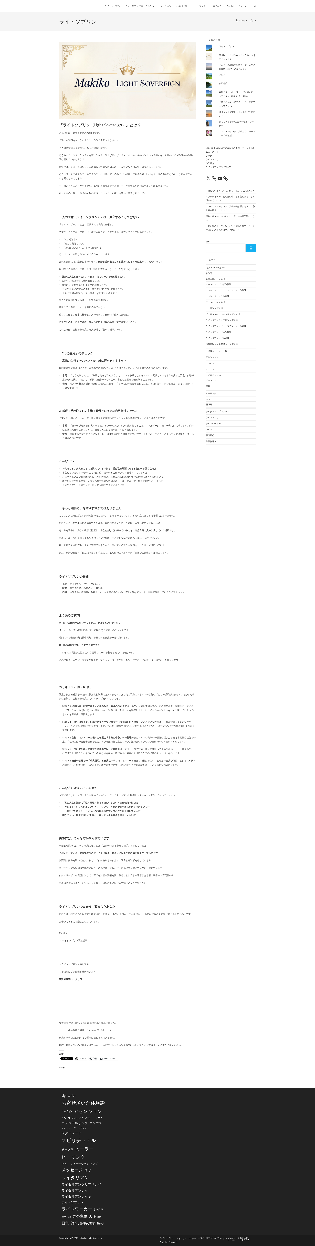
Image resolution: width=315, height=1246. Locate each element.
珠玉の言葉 (87, 1223)
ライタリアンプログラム (217, 411)
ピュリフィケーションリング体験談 (223, 314)
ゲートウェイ (80, 1128)
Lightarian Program (215, 267)
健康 (69, 1217)
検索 (208, 241)
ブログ (222, 74)
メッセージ (211, 380)
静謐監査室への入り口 (70, 979)
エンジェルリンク (75, 1123)
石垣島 (209, 404)
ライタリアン (75, 1177)
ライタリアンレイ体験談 (217, 338)
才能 (99, 1217)
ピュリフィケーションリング (80, 1164)
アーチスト (89, 1118)
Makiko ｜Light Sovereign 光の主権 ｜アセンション (230, 147)
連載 (208, 386)
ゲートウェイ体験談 (215, 302)
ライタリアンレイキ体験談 (218, 332)
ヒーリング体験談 (214, 308)
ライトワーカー (213, 423)
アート (99, 1117)
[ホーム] (237, 20)
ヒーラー (84, 1149)
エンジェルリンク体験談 (217, 296)
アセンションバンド (73, 1117)
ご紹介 (67, 1111)
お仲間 (209, 273)
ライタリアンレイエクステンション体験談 (226, 326)
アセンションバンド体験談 (218, 284)
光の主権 (80, 1216)
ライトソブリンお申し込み (75, 964)
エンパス (210, 363)
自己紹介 (223, 83)
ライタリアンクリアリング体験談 (222, 320)
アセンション (212, 357)
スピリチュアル (213, 375)
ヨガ (208, 399)
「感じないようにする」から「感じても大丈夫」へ (230, 190)
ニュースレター (213, 151)
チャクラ (67, 1149)
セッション (230, 1238)
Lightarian (69, 1095)
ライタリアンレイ (75, 1190)
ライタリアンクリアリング (81, 1184)
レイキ (209, 429)
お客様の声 (243, 1238)
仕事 (64, 1216)
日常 (65, 1223)
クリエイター (67, 1128)
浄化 (75, 1223)
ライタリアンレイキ (76, 1196)
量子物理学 (211, 441)
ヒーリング (211, 393)
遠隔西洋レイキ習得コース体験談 (222, 344)
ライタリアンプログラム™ (218, 167)
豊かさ (100, 1223)
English (163, 1242)
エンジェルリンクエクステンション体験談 (226, 290)
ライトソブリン (248, 20)
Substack (173, 1242)
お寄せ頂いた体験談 (215, 279)
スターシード (212, 369)
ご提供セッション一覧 (216, 351)
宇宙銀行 (210, 435)
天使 (92, 1216)
